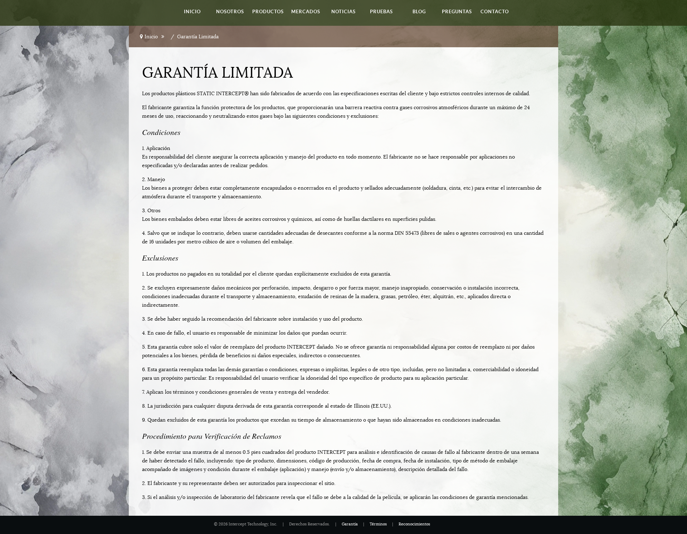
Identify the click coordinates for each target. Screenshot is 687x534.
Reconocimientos (414, 524)
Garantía (350, 524)
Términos (378, 524)
